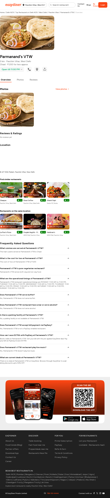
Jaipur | (85, 474)
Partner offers (12, 449)
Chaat (3, 64)
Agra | (92, 474)
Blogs (89, 5)
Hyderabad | (11, 477)
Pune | (47, 474)
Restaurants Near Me (38, 453)
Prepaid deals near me (38, 449)
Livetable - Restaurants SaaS (92, 445)
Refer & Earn (60, 449)
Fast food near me (37, 445)
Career (8, 461)
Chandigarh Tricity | (15, 482)
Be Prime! (95, 5)
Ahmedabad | (76, 474)
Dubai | (61, 474)
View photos (61, 89)
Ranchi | (49, 477)
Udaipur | (72, 480)
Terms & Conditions (64, 453)
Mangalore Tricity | (32, 482)
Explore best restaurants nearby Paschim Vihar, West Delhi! (29, 486)
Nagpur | (64, 480)
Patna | (72, 477)
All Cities (45, 482)
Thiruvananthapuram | (50, 480)
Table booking (35, 441)
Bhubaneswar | (91, 477)
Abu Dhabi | (91, 480)
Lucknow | (21, 477)
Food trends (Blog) (13, 445)
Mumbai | (21, 474)
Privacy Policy (61, 457)
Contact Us (81, 5)
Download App (12, 453)
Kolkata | (54, 474)
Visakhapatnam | (60, 477)
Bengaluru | (30, 474)
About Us (9, 441)
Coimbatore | (39, 477)
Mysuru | (26, 480)
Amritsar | (79, 477)
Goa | (67, 474)
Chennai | (39, 474)
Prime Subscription (63, 441)
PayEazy (58, 445)
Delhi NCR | (11, 474)
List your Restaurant (88, 441)
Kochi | (30, 477)
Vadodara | (35, 480)
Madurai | (81, 480)
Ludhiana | (17, 480)
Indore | (9, 480)
